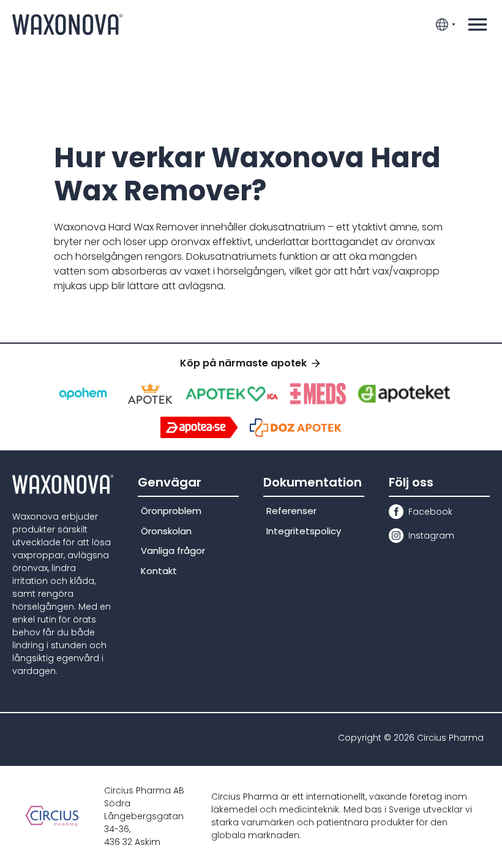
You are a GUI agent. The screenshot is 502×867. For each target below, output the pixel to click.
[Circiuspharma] (52, 815)
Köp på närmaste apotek (243, 363)
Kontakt (159, 570)
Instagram (431, 535)
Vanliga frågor (173, 550)
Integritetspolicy (303, 530)
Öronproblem (171, 510)
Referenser (291, 510)
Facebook (430, 511)
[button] (477, 24)
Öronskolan (166, 530)
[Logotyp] (67, 24)
